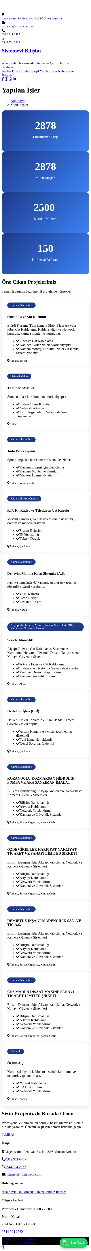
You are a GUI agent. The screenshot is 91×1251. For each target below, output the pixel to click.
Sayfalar (7, 67)
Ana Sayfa (9, 63)
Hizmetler (42, 63)
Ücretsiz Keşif (29, 71)
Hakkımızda (25, 63)
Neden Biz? (10, 71)
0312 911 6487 (11, 34)
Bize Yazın (77, 1242)
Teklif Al (8, 1134)
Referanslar (66, 71)
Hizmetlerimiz (45, 1192)
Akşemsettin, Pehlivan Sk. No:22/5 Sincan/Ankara (32, 18)
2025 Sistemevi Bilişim (21, 1239)
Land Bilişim (27, 1243)
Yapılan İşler (48, 71)
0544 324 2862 (11, 42)
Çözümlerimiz (60, 63)
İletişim (7, 75)
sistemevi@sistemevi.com (17, 26)
